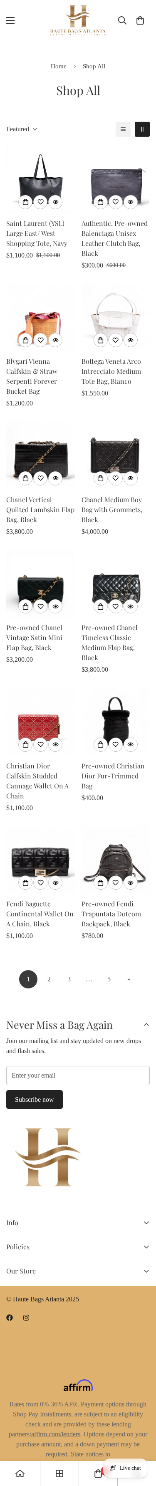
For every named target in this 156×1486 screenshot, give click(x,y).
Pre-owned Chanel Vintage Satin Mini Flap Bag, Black (34, 637)
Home (59, 66)
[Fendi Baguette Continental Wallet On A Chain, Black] (40, 860)
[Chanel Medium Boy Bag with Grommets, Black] (116, 455)
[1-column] (123, 129)
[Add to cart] (25, 202)
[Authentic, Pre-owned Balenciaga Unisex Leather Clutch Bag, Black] (116, 179)
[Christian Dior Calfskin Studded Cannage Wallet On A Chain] (40, 721)
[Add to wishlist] (40, 202)
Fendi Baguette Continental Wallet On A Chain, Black (40, 913)
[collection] (59, 1473)
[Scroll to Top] (141, 1441)
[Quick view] (55, 202)
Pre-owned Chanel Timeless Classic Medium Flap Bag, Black (110, 642)
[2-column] (142, 129)
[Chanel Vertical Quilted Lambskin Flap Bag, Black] (40, 455)
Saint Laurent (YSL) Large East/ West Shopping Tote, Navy (36, 233)
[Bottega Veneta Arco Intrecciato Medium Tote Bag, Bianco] (116, 317)
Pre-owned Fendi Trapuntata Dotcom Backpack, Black (111, 913)
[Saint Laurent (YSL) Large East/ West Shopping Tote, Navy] (40, 179)
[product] (20, 1473)
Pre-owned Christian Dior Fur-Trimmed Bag (113, 775)
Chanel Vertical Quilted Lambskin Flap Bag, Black (40, 509)
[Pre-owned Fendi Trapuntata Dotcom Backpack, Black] (116, 860)
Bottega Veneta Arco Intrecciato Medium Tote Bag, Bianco (111, 371)
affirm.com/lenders (55, 1434)
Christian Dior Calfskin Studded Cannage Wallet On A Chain (37, 780)
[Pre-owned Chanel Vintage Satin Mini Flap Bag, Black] (40, 583)
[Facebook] (9, 1317)
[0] (140, 20)
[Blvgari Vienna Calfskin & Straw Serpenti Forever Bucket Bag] (40, 317)
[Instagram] (26, 1317)
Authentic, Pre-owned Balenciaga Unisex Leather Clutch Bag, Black (115, 238)
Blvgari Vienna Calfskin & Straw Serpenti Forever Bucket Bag (31, 376)
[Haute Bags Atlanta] (78, 20)
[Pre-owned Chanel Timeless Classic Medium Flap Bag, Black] (116, 583)
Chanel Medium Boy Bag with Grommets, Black (112, 509)
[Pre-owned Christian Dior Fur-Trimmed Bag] (116, 721)
